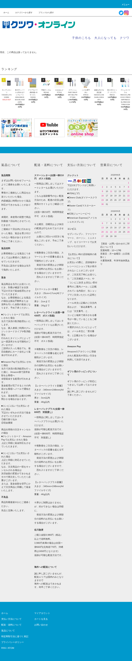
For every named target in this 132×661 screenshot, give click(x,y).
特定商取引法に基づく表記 (14, 636)
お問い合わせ (41, 624)
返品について (8, 630)
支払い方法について (11, 619)
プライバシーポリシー (12, 642)
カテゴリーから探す (24, 12)
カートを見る (41, 619)
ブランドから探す (46, 12)
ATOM (11, 648)
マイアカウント (42, 613)
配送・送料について (11, 624)
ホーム (6, 12)
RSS (3, 648)
